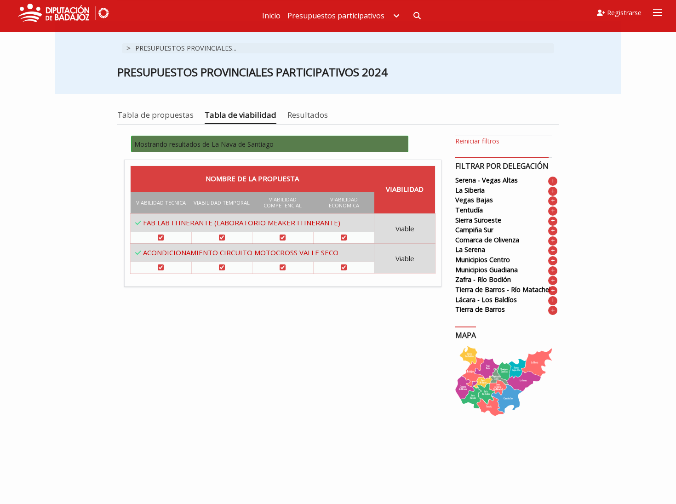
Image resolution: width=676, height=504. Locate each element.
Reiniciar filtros (477, 141)
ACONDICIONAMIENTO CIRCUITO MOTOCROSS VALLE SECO (240, 252)
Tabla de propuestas (155, 114)
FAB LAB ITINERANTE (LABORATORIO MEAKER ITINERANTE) (241, 222)
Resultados (307, 114)
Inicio (271, 16)
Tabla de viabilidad (240, 114)
